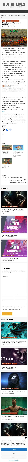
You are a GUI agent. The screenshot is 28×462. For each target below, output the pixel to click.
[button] (26, 438)
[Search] (26, 11)
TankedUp (11, 231)
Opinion (11, 206)
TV (9, 337)
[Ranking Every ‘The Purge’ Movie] (14, 356)
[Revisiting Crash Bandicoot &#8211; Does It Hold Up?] (7, 161)
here (3, 111)
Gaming (3, 20)
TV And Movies (13, 337)
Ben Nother (5, 236)
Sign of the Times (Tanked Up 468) (10, 259)
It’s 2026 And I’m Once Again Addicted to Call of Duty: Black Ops (13, 210)
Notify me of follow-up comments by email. (14, 306)
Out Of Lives (14, 4)
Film (6, 363)
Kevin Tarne (5, 26)
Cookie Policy (10, 460)
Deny (14, 453)
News (12, 20)
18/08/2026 (10, 368)
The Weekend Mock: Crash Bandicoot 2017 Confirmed (18, 152)
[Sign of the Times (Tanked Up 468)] (14, 248)
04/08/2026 (10, 419)
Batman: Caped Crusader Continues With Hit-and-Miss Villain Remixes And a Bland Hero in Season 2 (14, 341)
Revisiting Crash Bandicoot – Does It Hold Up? (6, 166)
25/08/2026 (10, 344)
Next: (15, 180)
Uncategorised (16, 20)
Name (4, 295)
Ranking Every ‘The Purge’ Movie (9, 367)
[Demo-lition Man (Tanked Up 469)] (14, 224)
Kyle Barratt (5, 213)
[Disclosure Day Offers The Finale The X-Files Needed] (14, 381)
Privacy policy (16, 460)
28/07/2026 (10, 213)
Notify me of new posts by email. (11, 309)
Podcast (7, 231)
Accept (14, 449)
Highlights (8, 20)
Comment (5, 276)
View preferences (14, 457)
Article (3, 206)
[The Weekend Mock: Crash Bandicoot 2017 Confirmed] (18, 147)
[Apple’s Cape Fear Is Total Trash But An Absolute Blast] (14, 406)
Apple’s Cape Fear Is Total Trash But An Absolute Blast (13, 417)
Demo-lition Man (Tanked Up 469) (9, 235)
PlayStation (15, 206)
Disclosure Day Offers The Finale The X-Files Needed (13, 391)
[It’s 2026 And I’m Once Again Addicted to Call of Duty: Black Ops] (14, 199)
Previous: (12, 176)
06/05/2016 (11, 26)
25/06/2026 (10, 260)
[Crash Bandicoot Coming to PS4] (7, 147)
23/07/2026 (10, 236)
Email (16, 295)
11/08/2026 (10, 393)
